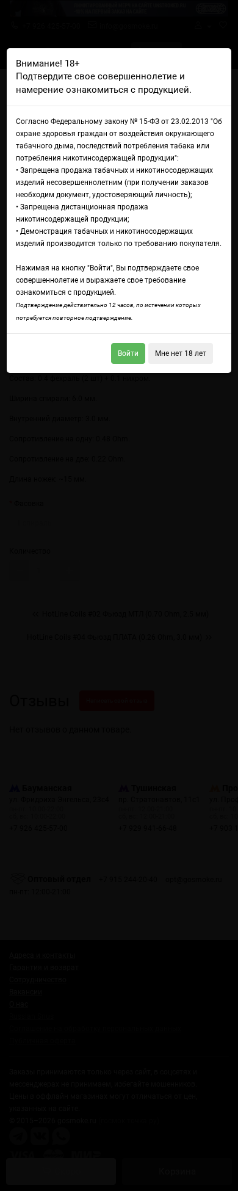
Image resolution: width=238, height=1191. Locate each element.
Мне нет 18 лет (180, 353)
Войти (128, 353)
